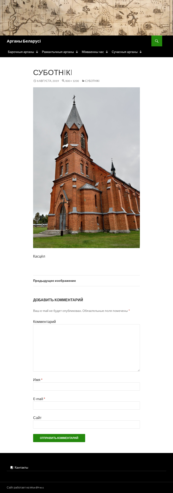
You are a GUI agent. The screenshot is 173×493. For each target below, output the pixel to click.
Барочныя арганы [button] (21, 52)
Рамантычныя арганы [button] (58, 52)
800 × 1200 (72, 81)
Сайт (37, 417)
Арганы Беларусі (24, 40)
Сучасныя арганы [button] (125, 52)
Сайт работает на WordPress (25, 487)
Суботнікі (92, 81)
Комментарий (44, 321)
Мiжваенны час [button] (93, 52)
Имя (38, 379)
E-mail (39, 398)
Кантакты (21, 467)
